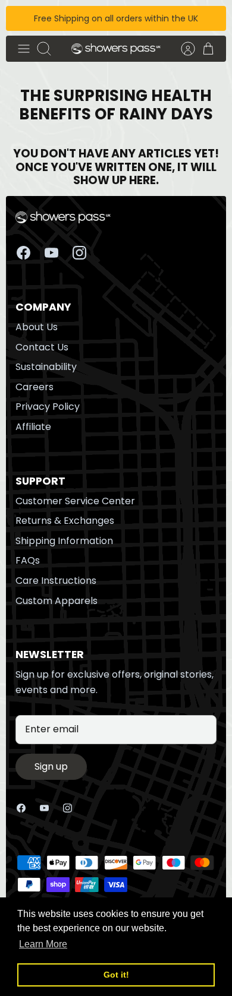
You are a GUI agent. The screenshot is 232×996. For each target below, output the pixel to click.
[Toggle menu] (24, 49)
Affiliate (33, 427)
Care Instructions (55, 580)
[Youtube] (51, 252)
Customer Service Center (75, 501)
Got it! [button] (116, 974)
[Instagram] (79, 252)
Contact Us (41, 347)
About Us (36, 327)
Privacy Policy (47, 406)
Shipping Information (64, 541)
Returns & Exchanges (64, 520)
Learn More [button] (43, 944)
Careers (34, 387)
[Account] (182, 49)
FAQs (27, 560)
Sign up (51, 766)
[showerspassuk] (116, 49)
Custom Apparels (56, 601)
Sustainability (46, 367)
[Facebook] (23, 252)
